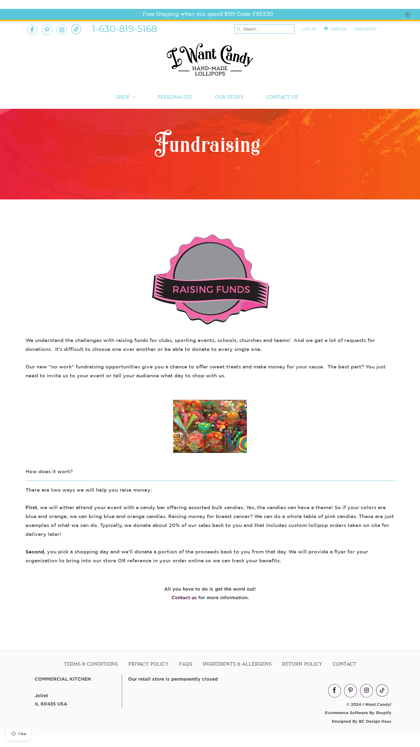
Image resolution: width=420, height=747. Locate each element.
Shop (122, 97)
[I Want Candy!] (210, 62)
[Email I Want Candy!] (76, 29)
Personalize (174, 97)
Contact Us (282, 97)
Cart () (337, 28)
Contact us (185, 597)
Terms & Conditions (91, 664)
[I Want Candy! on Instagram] (62, 30)
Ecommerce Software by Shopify (358, 712)
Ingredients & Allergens (237, 664)
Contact (344, 664)
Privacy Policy (148, 664)
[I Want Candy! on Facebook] (32, 30)
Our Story (229, 97)
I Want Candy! (377, 704)
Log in (309, 28)
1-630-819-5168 (124, 28)
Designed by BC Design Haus (361, 721)
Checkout (365, 28)
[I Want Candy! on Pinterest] (47, 30)
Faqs (185, 664)
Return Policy (302, 664)
